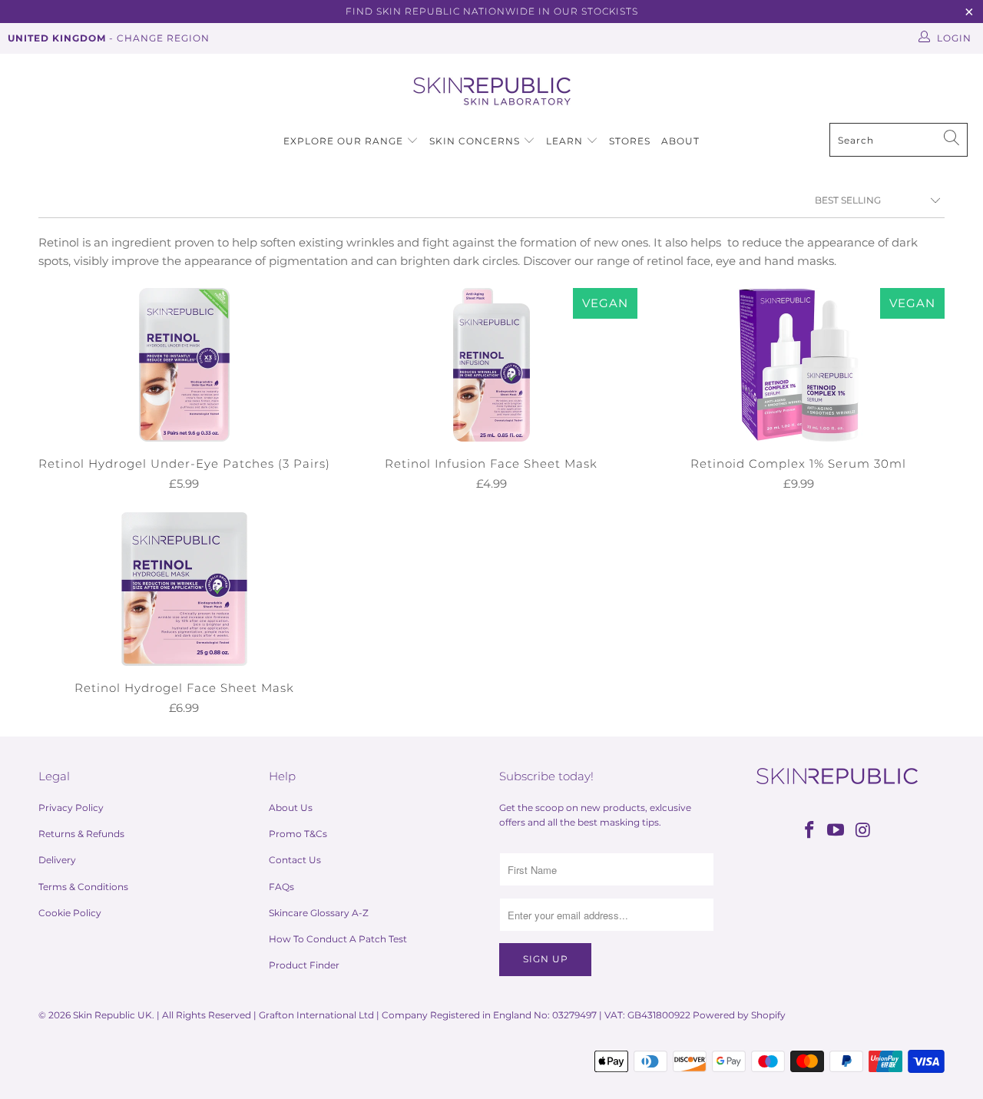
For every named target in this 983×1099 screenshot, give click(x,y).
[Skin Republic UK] (492, 92)
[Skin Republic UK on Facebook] (809, 831)
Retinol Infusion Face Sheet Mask (491, 365)
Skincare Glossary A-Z (319, 913)
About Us (291, 807)
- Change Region (109, 38)
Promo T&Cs (298, 833)
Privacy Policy (71, 807)
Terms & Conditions (83, 886)
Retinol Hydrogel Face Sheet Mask (184, 589)
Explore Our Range (343, 141)
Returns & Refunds (81, 833)
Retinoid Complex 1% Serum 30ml (799, 365)
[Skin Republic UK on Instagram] (863, 831)
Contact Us (295, 860)
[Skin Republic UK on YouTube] (836, 831)
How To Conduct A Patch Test (338, 939)
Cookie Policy (69, 913)
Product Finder (304, 965)
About (680, 141)
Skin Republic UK (112, 1015)
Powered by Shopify (739, 1015)
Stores (629, 141)
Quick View (184, 396)
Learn (566, 141)
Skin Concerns (474, 141)
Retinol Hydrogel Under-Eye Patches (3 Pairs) (184, 365)
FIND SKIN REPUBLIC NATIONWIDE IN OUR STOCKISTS (492, 11)
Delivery (57, 860)
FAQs (281, 886)
